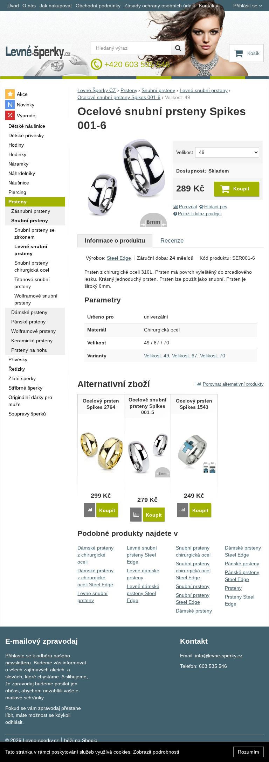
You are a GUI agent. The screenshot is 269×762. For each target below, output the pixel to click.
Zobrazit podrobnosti (156, 752)
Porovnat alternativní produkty (233, 384)
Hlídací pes (215, 206)
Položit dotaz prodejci (200, 213)
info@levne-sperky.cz (218, 655)
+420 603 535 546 (137, 64)
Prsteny (233, 588)
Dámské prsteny (194, 611)
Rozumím (248, 752)
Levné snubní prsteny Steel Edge (142, 555)
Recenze (172, 240)
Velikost (184, 152)
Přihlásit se (245, 5)
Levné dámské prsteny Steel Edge (143, 593)
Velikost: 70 (212, 355)
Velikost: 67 (184, 355)
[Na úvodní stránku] (38, 52)
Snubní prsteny (192, 586)
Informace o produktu (115, 240)
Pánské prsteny (242, 563)
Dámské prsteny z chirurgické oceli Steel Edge (95, 577)
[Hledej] (178, 48)
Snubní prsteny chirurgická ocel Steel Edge (193, 570)
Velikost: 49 (156, 355)
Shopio (89, 740)
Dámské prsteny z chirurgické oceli (95, 555)
